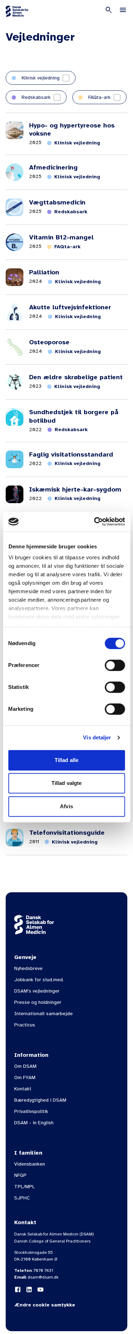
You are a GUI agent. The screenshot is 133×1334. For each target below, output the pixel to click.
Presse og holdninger (37, 1002)
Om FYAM (24, 1077)
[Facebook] (17, 1289)
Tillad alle (66, 760)
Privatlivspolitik (31, 1111)
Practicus (24, 1025)
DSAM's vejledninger (37, 991)
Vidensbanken (29, 1164)
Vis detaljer (97, 737)
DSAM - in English (34, 1123)
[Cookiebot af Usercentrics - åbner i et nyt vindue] (95, 521)
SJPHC (22, 1198)
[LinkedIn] (29, 1289)
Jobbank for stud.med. (39, 980)
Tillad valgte (66, 783)
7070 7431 (43, 1270)
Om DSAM (25, 1066)
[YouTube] (40, 1289)
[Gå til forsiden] (17, 11)
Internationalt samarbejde (43, 1014)
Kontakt (22, 1089)
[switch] (115, 665)
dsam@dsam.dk (43, 1277)
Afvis (66, 806)
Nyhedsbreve (28, 968)
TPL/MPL (24, 1187)
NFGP (20, 1175)
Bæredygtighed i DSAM (40, 1100)
